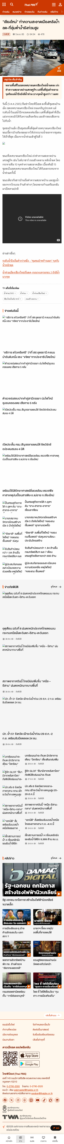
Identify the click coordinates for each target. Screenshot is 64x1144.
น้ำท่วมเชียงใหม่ (38, 293)
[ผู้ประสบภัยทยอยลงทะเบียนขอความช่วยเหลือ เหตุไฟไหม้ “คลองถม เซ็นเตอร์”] (12, 568)
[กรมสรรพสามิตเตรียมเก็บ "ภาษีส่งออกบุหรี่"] (16, 980)
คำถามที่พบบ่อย (9, 1029)
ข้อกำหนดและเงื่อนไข (41, 1024)
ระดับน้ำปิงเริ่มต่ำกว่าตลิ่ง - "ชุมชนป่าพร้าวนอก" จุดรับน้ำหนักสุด (30, 262)
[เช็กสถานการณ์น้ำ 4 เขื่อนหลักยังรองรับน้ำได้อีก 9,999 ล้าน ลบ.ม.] (12, 840)
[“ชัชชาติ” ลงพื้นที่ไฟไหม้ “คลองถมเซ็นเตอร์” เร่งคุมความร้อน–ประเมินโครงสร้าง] (12, 537)
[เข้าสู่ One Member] (60, 4)
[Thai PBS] (32, 4)
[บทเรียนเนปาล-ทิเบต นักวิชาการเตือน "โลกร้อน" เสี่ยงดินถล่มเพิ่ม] (12, 760)
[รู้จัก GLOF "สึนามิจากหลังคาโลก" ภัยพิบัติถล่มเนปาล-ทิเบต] (12, 776)
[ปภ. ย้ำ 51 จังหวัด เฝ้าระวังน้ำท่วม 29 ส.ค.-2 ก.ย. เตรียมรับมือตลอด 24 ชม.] (32, 713)
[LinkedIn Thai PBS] (57, 1100)
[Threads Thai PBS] (24, 1100)
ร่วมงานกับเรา (8, 1039)
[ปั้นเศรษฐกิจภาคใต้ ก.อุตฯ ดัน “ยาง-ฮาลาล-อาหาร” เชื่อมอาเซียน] (12, 507)
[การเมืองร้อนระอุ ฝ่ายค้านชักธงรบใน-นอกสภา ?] (16, 917)
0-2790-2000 (13, 1086)
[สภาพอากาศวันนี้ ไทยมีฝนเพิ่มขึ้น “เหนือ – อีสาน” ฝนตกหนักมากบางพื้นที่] (32, 661)
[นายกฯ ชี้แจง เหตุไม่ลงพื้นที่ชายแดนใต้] (47, 917)
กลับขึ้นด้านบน (51, 1015)
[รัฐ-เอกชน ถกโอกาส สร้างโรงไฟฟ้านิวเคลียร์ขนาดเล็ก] (32, 879)
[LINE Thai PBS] (31, 1100)
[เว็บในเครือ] (4, 4)
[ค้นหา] (11, 4)
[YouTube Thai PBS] (37, 1100)
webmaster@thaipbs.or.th (26, 1089)
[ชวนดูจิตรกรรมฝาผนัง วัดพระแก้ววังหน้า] (47, 949)
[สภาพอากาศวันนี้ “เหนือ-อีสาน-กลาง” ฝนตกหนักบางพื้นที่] (12, 809)
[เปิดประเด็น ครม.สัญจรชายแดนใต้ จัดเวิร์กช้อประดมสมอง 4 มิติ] (32, 424)
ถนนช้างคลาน (31, 299)
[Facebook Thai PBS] (4, 1100)
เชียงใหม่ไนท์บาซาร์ (11, 299)
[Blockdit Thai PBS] (50, 1100)
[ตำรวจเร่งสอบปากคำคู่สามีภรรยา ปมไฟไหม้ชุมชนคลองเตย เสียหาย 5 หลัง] (32, 378)
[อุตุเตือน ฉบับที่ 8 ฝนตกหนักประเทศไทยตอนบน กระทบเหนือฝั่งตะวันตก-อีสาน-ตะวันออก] (32, 608)
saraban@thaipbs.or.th (42, 1093)
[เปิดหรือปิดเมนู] (53, 4)
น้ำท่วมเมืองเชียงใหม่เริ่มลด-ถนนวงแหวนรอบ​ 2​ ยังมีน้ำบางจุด (31, 274)
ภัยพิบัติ (6, 34)
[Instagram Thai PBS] (18, 1100)
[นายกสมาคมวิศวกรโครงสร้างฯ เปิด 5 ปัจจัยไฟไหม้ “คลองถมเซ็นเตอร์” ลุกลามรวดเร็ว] (12, 522)
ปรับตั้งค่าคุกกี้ (39, 1039)
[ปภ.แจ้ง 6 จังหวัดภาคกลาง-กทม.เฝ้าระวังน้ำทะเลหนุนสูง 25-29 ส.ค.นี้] (12, 791)
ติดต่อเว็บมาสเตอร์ (41, 1029)
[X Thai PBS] (11, 1100)
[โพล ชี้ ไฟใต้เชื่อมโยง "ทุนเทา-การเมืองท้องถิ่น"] (47, 980)
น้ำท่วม (23, 293)
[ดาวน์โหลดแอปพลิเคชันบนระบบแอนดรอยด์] (29, 1063)
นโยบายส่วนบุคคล (10, 1034)
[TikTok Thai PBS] (44, 1100)
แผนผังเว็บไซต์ (8, 1024)
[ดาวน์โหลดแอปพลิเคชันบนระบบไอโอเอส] (29, 1055)
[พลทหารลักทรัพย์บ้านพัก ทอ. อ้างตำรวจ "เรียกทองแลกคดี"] (16, 949)
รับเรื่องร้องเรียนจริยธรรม (43, 1034)
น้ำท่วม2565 (9, 293)
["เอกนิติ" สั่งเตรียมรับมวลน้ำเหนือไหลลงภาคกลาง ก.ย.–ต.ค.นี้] (12, 825)
